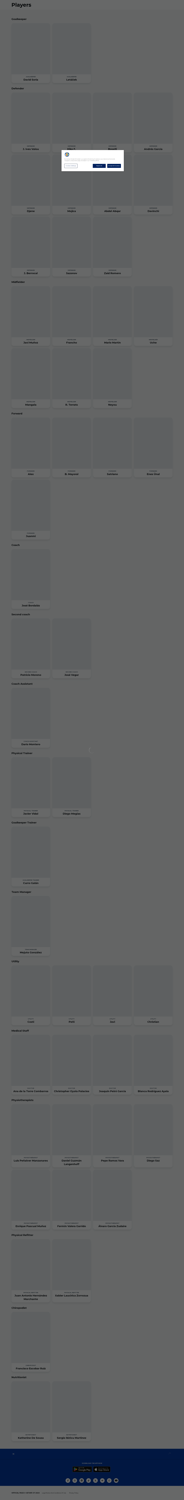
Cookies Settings (71, 165)
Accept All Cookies (114, 165)
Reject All (99, 165)
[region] (93, 160)
